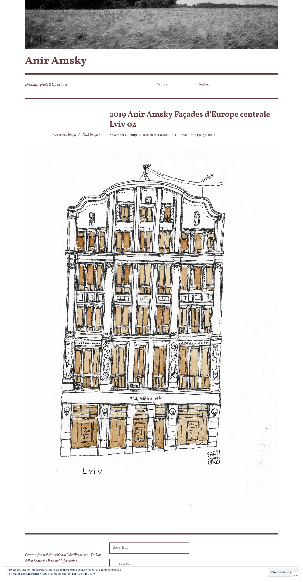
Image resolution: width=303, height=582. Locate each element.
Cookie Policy (87, 574)
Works (162, 84)
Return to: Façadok (156, 135)
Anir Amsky (56, 61)
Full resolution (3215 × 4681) (195, 135)
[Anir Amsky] (151, 24)
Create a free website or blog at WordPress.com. (57, 555)
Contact (204, 84)
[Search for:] (149, 547)
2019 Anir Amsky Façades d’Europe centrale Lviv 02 (189, 119)
